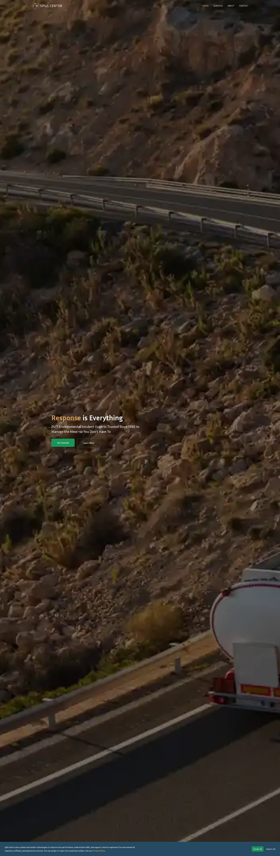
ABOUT (231, 5)
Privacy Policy (98, 850)
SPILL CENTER (51, 6)
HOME (205, 5)
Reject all (270, 849)
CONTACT (244, 5)
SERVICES (218, 5)
